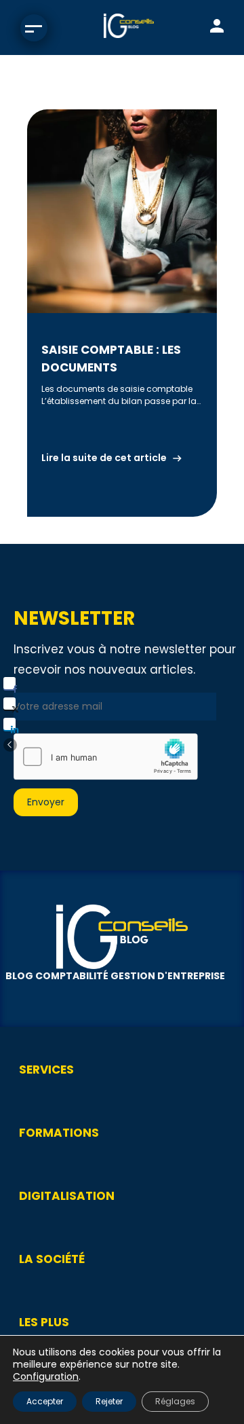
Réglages (175, 1401)
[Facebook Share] (9, 683)
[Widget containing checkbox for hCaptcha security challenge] (106, 756)
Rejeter (109, 1401)
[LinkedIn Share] (9, 724)
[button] (10, 745)
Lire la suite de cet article (104, 457)
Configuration (46, 1376)
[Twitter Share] (9, 703)
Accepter (44, 1401)
